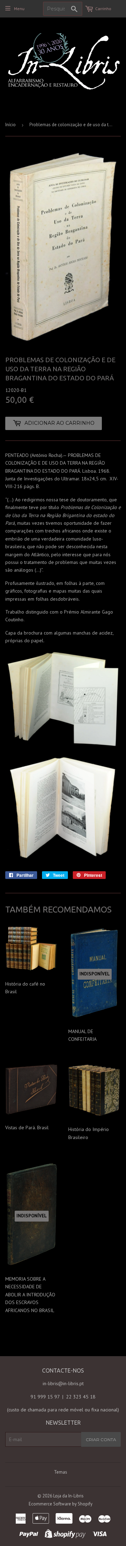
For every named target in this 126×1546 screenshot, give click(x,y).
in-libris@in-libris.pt (63, 1383)
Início (10, 125)
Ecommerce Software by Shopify (60, 1504)
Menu (19, 8)
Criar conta (101, 1439)
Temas (60, 1472)
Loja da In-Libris (68, 1496)
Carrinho (103, 8)
